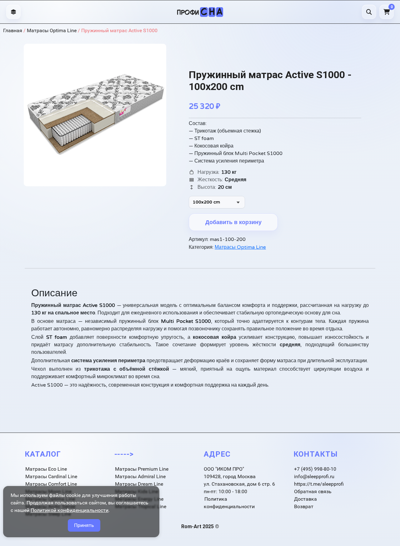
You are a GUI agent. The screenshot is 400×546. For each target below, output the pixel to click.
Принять (84, 525)
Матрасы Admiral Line (140, 476)
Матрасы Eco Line (46, 469)
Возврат (303, 506)
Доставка (305, 499)
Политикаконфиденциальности (229, 502)
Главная (12, 30)
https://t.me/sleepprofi (319, 484)
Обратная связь (313, 491)
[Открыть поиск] (369, 12)
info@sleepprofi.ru (314, 476)
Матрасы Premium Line (141, 469)
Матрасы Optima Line (52, 30)
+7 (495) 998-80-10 (315, 469)
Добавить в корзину (233, 222)
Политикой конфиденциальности (69, 510)
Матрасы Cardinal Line (51, 476)
